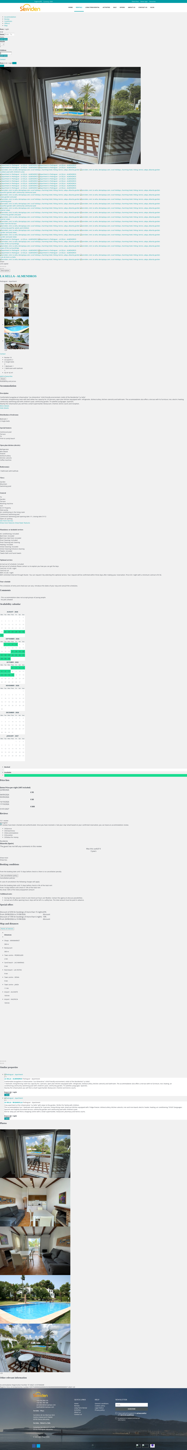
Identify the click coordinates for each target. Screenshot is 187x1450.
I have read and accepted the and (132, 1414)
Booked (7, 767)
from (2, 29)
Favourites (152, 1)
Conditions (8, 21)
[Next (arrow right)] (3, 268)
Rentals (79, 7)
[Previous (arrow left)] (1, 268)
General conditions (102, 1404)
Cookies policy (100, 1406)
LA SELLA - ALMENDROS (13, 1079)
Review (6, 19)
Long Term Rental (92, 7)
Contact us (142, 7)
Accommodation (10, 17)
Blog (152, 7)
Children (3, 50)
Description (5, 270)
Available (8, 772)
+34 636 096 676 (42, 1400)
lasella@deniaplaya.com (45, 1407)
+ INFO (6, 1095)
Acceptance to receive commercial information (129, 1419)
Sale (114, 7)
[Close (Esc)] (1, 266)
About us (131, 7)
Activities (106, 7)
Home (70, 7)
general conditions (127, 1415)
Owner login (144, 1)
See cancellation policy (9, 876)
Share (3, 379)
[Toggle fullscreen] (3, 266)
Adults (2, 41)
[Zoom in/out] (5, 266)
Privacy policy (100, 1410)
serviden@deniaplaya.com (46, 1405)
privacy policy (141, 1413)
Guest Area (135, 1)
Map (6, 25)
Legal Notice (99, 1408)
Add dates (3, 39)
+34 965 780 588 (42, 1403)
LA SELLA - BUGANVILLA (13, 1102)
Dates (2, 34)
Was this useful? (93, 849)
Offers (122, 7)
